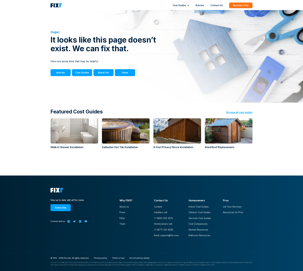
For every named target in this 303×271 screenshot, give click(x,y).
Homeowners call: (163, 223)
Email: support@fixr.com (166, 235)
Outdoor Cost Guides (200, 212)
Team (122, 223)
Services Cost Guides (200, 218)
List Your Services (232, 206)
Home (125, 72)
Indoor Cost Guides (199, 206)
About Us (124, 206)
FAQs (122, 218)
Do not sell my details (140, 258)
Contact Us (216, 5)
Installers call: (161, 212)
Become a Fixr (241, 5)
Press (122, 212)
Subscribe (60, 207)
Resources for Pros (233, 212)
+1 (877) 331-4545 (163, 229)
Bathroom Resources (199, 235)
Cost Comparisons (198, 223)
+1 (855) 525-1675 (163, 218)
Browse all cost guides (239, 112)
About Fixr (103, 72)
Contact (158, 206)
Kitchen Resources (198, 229)
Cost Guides (82, 72)
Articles (200, 5)
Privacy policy (100, 258)
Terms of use (118, 258)
